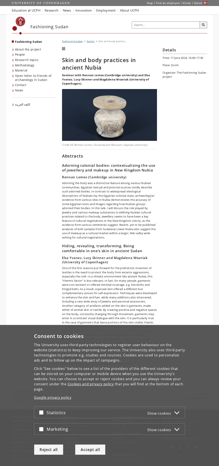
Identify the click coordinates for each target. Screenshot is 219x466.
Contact (20, 85)
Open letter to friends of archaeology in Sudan (33, 78)
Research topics (27, 60)
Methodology (24, 65)
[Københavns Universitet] (18, 25)
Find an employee (168, 3)
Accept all (90, 449)
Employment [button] (106, 10)
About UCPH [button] (129, 10)
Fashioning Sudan (28, 42)
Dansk (198, 3)
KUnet (187, 3)
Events (91, 41)
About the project (28, 49)
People (20, 54)
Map (150, 3)
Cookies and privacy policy (91, 384)
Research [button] (51, 10)
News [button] (67, 10)
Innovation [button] (83, 10)
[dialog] (109, 395)
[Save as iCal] (63, 48)
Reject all (49, 449)
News (19, 90)
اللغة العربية (22, 104)
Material (21, 70)
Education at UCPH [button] (26, 10)
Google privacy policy (52, 397)
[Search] (203, 25)
